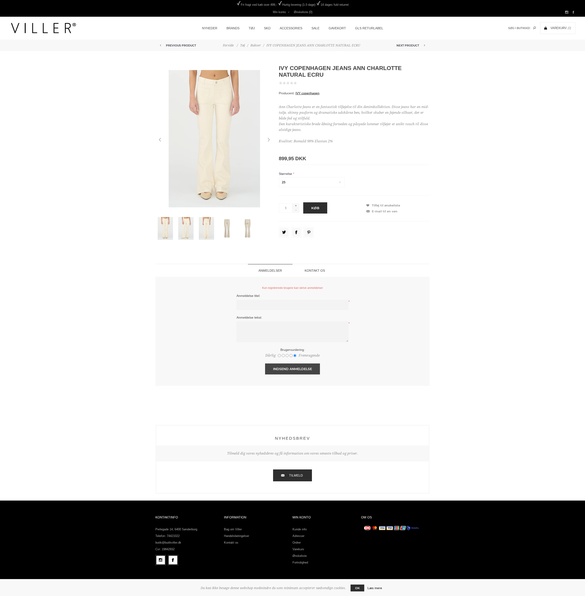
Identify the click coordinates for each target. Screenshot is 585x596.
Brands (232, 28)
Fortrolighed (300, 562)
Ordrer (296, 542)
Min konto (279, 12)
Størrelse (286, 174)
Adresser (298, 536)
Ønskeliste (299, 556)
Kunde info (299, 529)
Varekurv (298, 549)
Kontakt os (231, 542)
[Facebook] (173, 560)
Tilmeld (296, 475)
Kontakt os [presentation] (315, 270)
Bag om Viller (233, 529)
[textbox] (519, 28)
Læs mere (374, 588)
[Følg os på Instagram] (160, 560)
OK (357, 588)
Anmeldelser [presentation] (270, 270)
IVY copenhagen (307, 93)
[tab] (270, 270)
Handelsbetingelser (236, 536)
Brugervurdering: (292, 350)
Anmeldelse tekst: (249, 317)
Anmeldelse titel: (248, 296)
